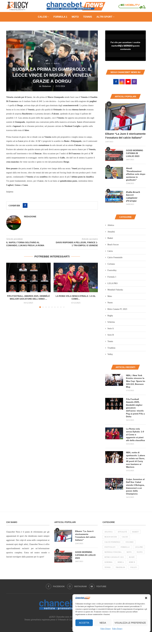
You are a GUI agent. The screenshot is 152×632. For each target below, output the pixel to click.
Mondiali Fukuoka (115, 290)
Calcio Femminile (114, 257)
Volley (110, 354)
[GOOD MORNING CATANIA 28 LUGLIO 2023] (114, 155)
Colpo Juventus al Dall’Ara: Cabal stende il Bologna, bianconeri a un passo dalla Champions (135, 486)
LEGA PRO (112, 283)
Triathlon (111, 348)
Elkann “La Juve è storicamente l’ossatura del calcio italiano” (125, 135)
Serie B (110, 335)
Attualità (111, 232)
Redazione (46, 86)
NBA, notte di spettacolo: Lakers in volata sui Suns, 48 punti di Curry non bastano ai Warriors (135, 459)
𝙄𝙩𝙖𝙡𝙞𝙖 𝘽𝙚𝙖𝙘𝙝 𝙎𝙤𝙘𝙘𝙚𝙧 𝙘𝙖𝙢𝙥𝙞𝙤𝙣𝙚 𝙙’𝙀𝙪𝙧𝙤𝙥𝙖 (133, 196)
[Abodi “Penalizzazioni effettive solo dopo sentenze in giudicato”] (114, 173)
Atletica (110, 225)
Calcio (42, 17)
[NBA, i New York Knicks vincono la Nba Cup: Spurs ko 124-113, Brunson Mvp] (114, 380)
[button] (146, 597)
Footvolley (112, 270)
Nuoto (110, 302)
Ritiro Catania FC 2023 (117, 309)
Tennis (87, 17)
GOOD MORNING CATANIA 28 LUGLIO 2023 (134, 153)
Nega (103, 622)
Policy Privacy (105, 629)
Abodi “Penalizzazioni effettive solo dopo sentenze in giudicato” (135, 174)
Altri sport (104, 17)
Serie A (110, 328)
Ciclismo (111, 264)
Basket (110, 238)
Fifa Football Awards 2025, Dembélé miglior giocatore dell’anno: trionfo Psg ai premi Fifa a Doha (135, 408)
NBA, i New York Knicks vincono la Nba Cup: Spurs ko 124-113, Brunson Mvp (135, 381)
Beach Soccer (113, 244)
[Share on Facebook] (25, 205)
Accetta (84, 622)
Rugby (110, 316)
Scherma (111, 322)
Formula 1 (60, 17)
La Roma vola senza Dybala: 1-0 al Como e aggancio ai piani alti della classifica (135, 435)
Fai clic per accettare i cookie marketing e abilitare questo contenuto (125, 45)
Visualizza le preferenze (130, 622)
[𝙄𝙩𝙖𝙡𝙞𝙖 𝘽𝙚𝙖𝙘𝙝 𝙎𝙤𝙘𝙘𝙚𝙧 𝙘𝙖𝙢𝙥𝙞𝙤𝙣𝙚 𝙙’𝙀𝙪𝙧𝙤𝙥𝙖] (114, 197)
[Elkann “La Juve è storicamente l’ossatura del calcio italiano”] (125, 116)
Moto (75, 17)
